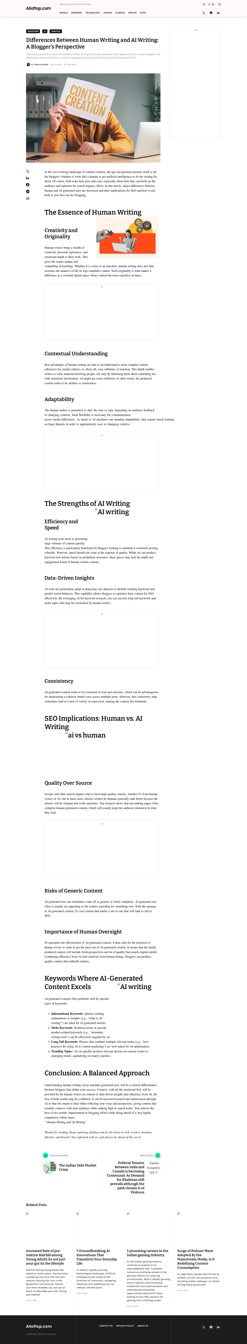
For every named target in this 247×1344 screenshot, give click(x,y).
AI (45, 31)
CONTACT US (106, 1326)
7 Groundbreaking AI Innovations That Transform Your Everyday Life (96, 1257)
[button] (208, 4)
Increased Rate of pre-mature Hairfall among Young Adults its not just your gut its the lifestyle (45, 1257)
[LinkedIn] (218, 12)
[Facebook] (211, 12)
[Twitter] (204, 12)
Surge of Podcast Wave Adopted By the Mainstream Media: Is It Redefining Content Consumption (196, 1259)
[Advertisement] (101, 314)
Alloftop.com (38, 8)
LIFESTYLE (55, 31)
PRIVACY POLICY (125, 1326)
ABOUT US (142, 1326)
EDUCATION (33, 31)
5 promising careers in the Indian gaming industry (147, 1253)
